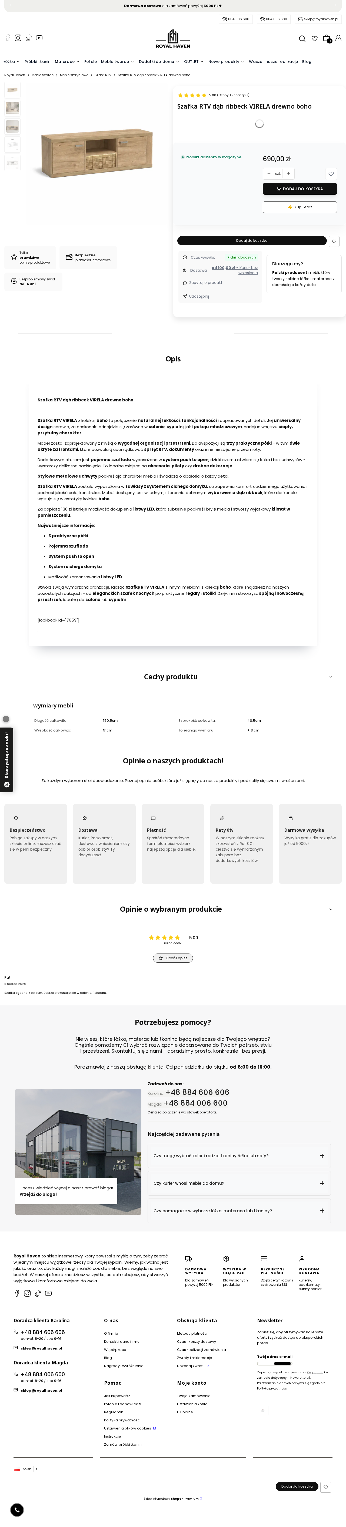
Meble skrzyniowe (74, 75)
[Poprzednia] (10, 6)
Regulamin (113, 1412)
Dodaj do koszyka (303, 189)
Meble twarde (43, 75)
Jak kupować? (117, 1395)
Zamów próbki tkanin (123, 1444)
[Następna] (336, 6)
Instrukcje (112, 1436)
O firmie (111, 1333)
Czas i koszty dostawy (196, 1341)
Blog (108, 1357)
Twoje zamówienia (194, 1395)
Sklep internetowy (171, 1498)
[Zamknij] (6, 719)
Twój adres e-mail (274, 1356)
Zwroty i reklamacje (194, 1357)
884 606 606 (238, 19)
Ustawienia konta (192, 1404)
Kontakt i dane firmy (121, 1341)
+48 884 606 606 (197, 1092)
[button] (331, 174)
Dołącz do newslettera (282, 1364)
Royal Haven (14, 75)
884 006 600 (276, 19)
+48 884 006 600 (196, 1103)
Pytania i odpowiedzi (122, 1404)
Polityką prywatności (272, 1388)
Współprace (115, 1349)
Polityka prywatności (122, 1420)
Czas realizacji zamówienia (201, 1349)
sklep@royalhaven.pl (321, 19)
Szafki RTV (103, 75)
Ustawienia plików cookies (128, 1428)
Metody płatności (192, 1333)
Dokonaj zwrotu (191, 1365)
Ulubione (185, 1412)
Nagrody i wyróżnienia (124, 1365)
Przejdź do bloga (37, 1194)
